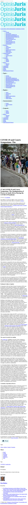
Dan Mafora (4, 483)
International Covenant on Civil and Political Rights (12, 238)
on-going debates (23, 324)
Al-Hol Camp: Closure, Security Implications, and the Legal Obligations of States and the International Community (14, 492)
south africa (8, 464)
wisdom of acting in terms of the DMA (12, 325)
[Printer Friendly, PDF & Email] (5, 442)
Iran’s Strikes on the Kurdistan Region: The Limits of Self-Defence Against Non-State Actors (15, 495)
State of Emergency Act (19, 225)
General (9, 447)
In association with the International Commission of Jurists (12, 28)
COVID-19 (3, 464)
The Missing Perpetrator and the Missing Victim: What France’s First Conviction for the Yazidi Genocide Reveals (15, 489)
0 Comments (7, 197)
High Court (25, 295)
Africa (2, 447)
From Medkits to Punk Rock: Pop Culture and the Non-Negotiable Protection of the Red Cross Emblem (14, 499)
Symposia (13, 447)
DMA (13, 214)
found (4, 266)
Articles (5, 447)
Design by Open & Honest (12, 502)
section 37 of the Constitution (10, 222)
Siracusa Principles (15, 242)
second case (4, 339)
